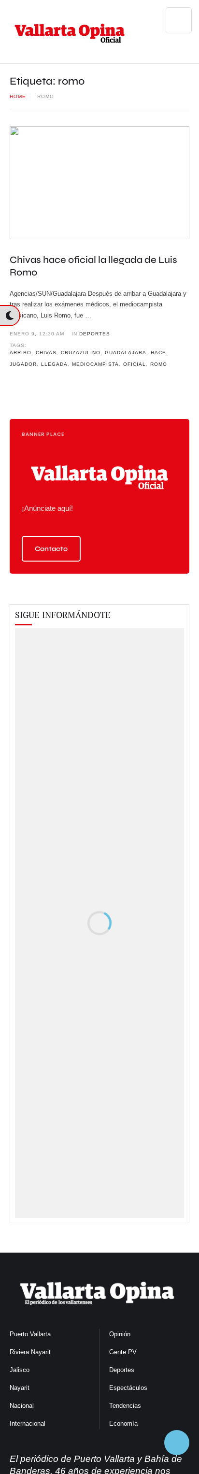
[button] (51, 549)
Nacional (22, 1405)
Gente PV (123, 1352)
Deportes (121, 1369)
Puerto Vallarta (30, 1334)
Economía (123, 1423)
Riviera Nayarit (30, 1352)
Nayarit (19, 1387)
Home (18, 96)
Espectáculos (128, 1387)
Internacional (27, 1423)
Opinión (119, 1334)
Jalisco (19, 1369)
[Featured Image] (99, 182)
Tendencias (125, 1405)
